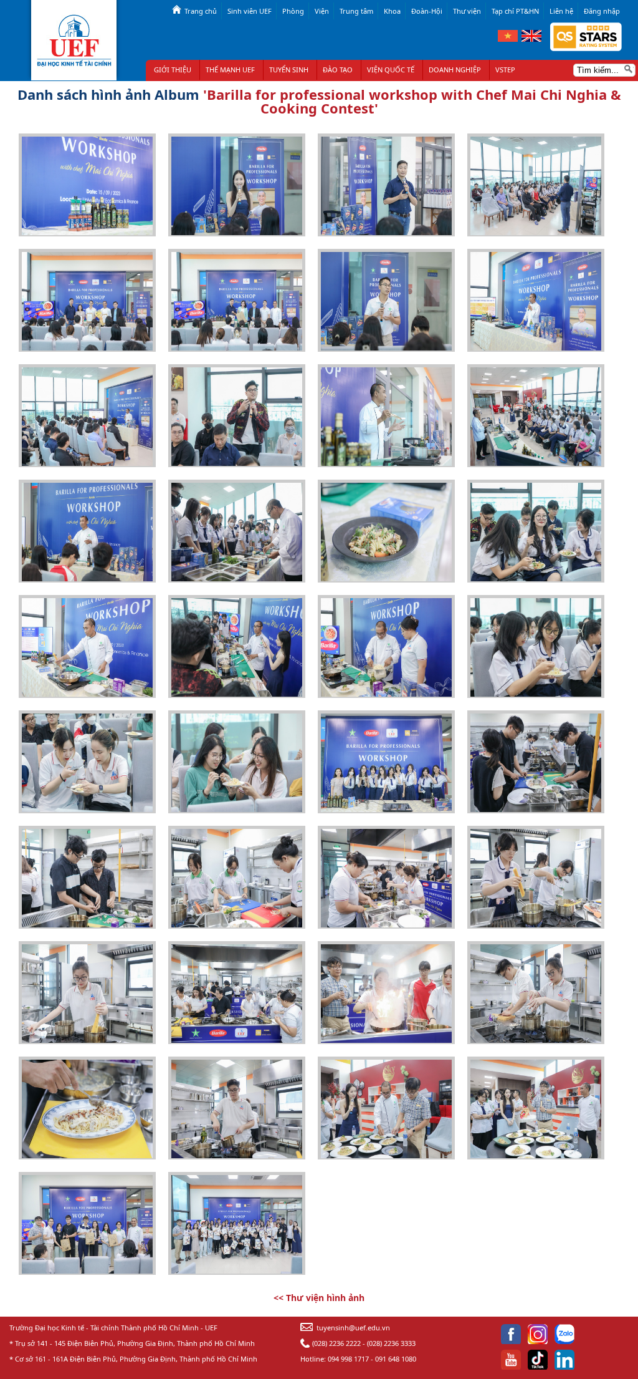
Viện (322, 11)
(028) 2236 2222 (336, 1343)
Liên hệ (561, 11)
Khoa (392, 11)
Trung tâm (356, 11)
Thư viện (467, 11)
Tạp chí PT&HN (515, 11)
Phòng (293, 11)
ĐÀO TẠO (338, 69)
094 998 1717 (348, 1358)
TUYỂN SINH (288, 69)
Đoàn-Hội (426, 11)
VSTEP (505, 69)
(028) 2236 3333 (391, 1343)
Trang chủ (200, 11)
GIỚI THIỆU (172, 69)
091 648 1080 (395, 1358)
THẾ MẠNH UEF (230, 69)
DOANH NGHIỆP (455, 69)
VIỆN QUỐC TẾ (390, 69)
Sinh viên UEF (249, 11)
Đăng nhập (602, 11)
